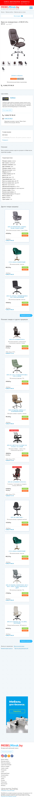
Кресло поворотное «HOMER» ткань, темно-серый (17, 227)
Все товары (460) (7, 110)
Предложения (4, 783)
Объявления (4, 782)
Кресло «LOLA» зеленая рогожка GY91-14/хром (17, 375)
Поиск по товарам (5, 766)
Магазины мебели (5, 761)
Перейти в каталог (25, 315)
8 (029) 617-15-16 (10, 353)
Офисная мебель (9, 12)
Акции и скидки (4, 768)
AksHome (13, 98)
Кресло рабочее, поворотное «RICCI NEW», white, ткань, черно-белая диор (17, 586)
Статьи (2, 771)
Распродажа (3, 770)
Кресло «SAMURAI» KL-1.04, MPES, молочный (17, 622)
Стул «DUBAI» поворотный (17, 262)
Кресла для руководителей (21, 648)
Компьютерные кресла (7, 648)
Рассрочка (3, 776)
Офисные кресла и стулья (19, 12)
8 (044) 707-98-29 (8, 85)
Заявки (2, 778)
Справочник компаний (6, 764)
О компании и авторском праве (7, 790)
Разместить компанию (7, 751)
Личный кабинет (4, 775)
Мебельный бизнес (5, 773)
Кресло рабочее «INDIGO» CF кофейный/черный (17, 410)
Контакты (3, 785)
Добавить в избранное (17, 75)
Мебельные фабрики (5, 763)
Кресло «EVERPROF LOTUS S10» (17, 482)
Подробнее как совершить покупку (8, 796)
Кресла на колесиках (19, 646)
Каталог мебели (4, 759)
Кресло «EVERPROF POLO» (17, 339)
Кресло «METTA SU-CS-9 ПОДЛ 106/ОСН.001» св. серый (17, 446)
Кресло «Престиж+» (17, 517)
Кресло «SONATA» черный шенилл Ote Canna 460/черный (17, 296)
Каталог (3, 12)
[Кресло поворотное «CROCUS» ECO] (17, 59)
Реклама (3, 780)
